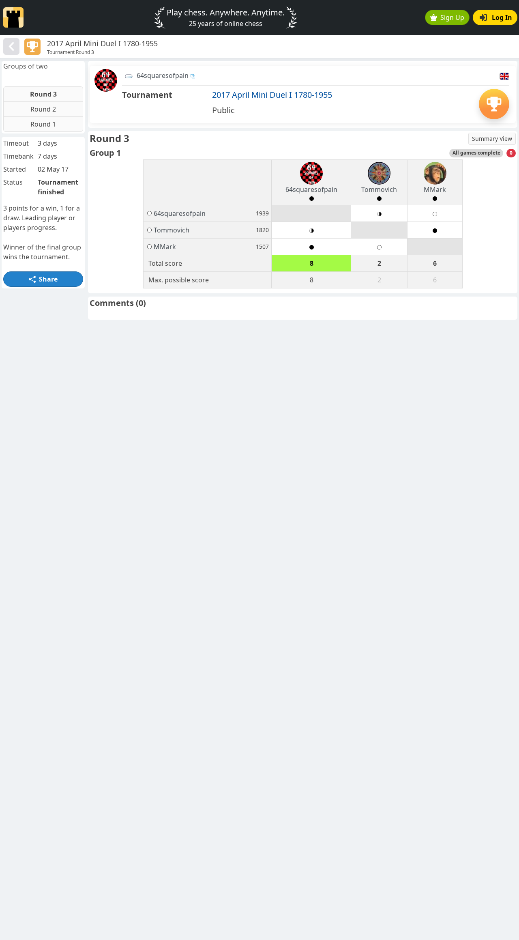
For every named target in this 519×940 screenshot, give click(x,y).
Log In (502, 17)
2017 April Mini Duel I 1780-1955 (272, 94)
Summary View (492, 138)
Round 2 (43, 109)
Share (48, 279)
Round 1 (43, 124)
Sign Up (452, 17)
